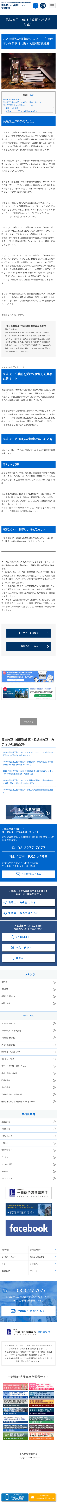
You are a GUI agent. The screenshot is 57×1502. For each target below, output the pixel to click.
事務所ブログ (6, 1150)
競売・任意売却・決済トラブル (13, 1066)
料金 (3, 1264)
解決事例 (4, 989)
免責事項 (4, 1171)
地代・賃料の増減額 (9, 1073)
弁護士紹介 (5, 1122)
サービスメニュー (9, 1257)
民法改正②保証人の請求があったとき (18, 105)
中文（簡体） (24, 947)
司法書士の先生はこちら (23, 913)
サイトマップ (6, 1178)
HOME (4, 982)
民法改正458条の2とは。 (13, 100)
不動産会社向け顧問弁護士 (12, 1094)
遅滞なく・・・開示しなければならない (21, 111)
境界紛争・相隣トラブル (11, 1052)
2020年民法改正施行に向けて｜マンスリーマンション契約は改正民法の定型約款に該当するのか (28, 753)
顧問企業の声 (35, 1250)
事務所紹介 (5, 1129)
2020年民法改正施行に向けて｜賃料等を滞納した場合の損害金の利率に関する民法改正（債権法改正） (28, 781)
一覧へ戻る (28, 722)
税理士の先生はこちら (22, 902)
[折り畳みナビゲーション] (52, 5)
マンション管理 (7, 1059)
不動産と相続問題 (8, 1038)
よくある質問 (6, 1164)
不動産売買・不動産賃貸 (11, 1031)
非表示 (31, 95)
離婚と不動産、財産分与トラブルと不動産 (18, 1102)
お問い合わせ (6, 1136)
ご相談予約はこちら (31, 874)
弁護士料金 (5, 1003)
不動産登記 (5, 1080)
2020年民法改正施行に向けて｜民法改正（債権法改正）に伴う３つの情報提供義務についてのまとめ (28, 772)
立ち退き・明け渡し (9, 1023)
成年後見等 (5, 1087)
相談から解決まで (8, 996)
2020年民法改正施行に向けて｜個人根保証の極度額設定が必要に (28, 791)
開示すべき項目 (12, 108)
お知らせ (4, 1143)
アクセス (4, 1157)
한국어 (20, 958)
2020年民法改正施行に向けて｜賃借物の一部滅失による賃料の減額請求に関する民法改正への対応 (28, 763)
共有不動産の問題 (8, 1045)
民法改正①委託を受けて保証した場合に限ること (22, 102)
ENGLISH (23, 937)
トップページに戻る (28, 633)
